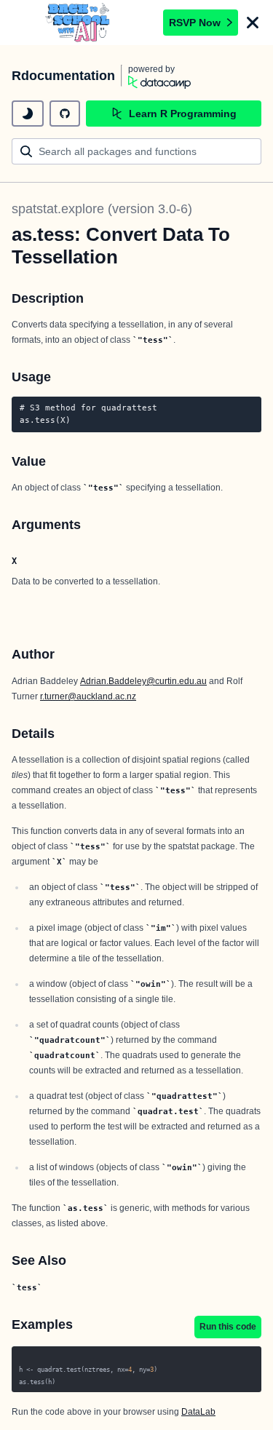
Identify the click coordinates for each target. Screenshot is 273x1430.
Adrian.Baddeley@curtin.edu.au (143, 681)
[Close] (252, 22)
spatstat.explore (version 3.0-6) (102, 209)
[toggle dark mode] (28, 113)
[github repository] (65, 113)
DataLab (198, 1412)
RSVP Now (195, 22)
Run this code (227, 1327)
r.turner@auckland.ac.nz (88, 696)
